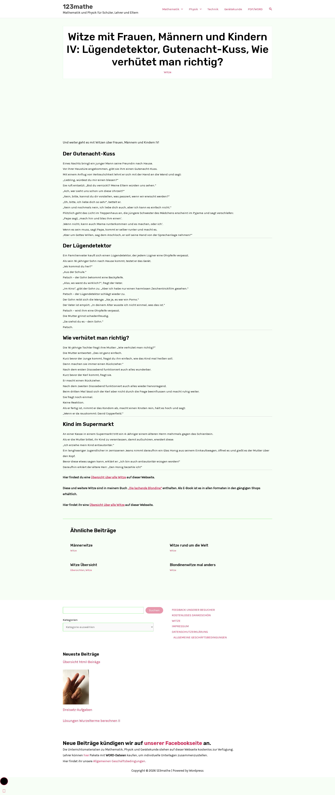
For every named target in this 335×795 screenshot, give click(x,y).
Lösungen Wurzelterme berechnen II (91, 721)
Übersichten (77, 570)
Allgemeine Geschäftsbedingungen (200, 637)
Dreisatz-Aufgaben (77, 710)
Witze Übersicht (83, 565)
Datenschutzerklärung (190, 631)
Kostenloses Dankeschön (191, 615)
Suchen (154, 610)
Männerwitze (81, 545)
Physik (193, 9)
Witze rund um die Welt (189, 545)
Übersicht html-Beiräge (81, 662)
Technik (212, 9)
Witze (167, 72)
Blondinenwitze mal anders (193, 565)
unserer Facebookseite (173, 743)
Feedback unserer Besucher (193, 609)
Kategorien (70, 620)
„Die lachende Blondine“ (145, 488)
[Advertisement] (167, 109)
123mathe (78, 6)
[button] (181, 9)
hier (86, 755)
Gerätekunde (233, 9)
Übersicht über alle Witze (108, 477)
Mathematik (170, 9)
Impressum (180, 626)
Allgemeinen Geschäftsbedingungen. (119, 761)
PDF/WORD (255, 9)
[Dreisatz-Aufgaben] (76, 687)
